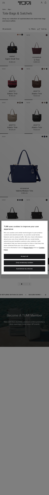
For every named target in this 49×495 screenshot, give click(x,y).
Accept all (24, 256)
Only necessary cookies (24, 262)
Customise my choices (24, 269)
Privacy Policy (28, 247)
